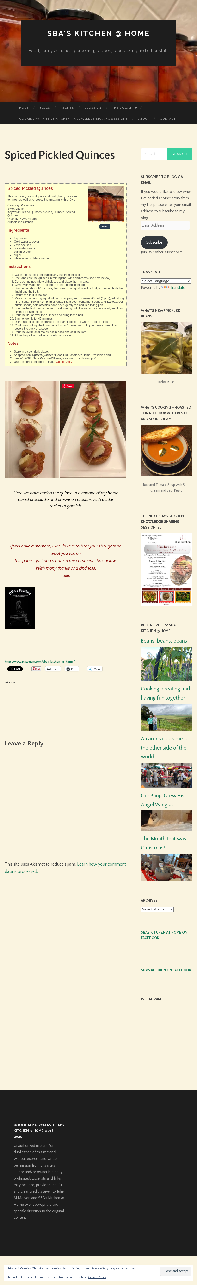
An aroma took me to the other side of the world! (165, 748)
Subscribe (154, 242)
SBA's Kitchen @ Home (98, 33)
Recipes (67, 107)
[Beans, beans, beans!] (166, 680)
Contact (168, 118)
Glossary (93, 107)
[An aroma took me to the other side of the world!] (166, 786)
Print (104, 226)
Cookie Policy (97, 1277)
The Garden (122, 107)
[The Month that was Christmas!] (166, 880)
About (143, 118)
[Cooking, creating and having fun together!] (166, 730)
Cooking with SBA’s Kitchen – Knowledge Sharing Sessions (73, 118)
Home (24, 107)
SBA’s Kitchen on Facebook (166, 970)
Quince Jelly (64, 361)
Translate (177, 287)
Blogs (44, 107)
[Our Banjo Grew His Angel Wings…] (166, 830)
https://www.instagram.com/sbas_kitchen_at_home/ (40, 661)
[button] (32, 429)
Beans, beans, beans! (164, 641)
